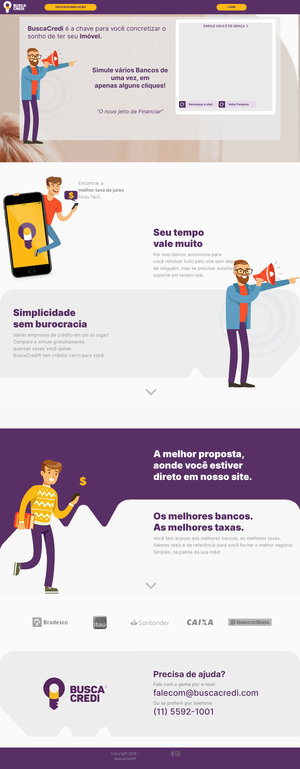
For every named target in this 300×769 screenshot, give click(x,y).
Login (232, 7)
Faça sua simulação (71, 7)
